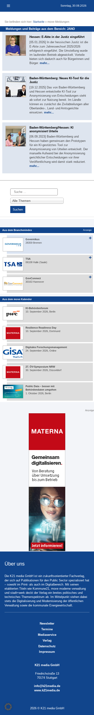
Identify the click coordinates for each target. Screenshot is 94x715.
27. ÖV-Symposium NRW (40, 366)
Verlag (47, 640)
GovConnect (33, 278)
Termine (47, 629)
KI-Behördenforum (37, 308)
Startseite (38, 21)
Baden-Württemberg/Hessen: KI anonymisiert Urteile (51, 129)
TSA (28, 258)
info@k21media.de (47, 686)
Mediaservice (47, 634)
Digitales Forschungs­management (46, 347)
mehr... (45, 63)
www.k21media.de (47, 690)
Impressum (47, 651)
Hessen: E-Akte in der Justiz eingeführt (56, 37)
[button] (8, 706)
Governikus (32, 239)
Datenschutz (47, 646)
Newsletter (47, 623)
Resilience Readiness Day (41, 327)
